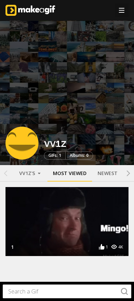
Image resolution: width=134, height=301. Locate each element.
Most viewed (70, 173)
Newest (108, 173)
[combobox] (67, 291)
